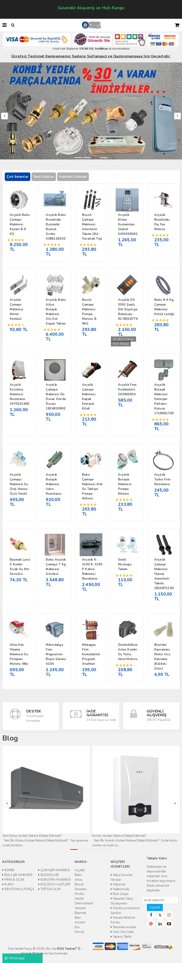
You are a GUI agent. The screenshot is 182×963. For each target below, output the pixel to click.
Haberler (119, 884)
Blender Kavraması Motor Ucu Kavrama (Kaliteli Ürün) (162, 657)
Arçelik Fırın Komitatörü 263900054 (127, 389)
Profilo (80, 894)
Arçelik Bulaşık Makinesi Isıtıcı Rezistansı (53, 484)
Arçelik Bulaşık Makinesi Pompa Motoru (124, 484)
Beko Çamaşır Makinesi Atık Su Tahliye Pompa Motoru (92, 487)
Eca (77, 927)
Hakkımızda (120, 889)
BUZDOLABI (49, 875)
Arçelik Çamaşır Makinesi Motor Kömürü (16, 309)
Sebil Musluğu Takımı (125, 564)
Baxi (78, 918)
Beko (78, 875)
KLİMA (9, 884)
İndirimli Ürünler (73, 176)
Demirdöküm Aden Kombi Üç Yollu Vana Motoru (127, 652)
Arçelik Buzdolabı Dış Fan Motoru (161, 222)
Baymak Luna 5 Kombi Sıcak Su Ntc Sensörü (20, 567)
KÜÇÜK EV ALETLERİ (55, 884)
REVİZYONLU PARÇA (19, 889)
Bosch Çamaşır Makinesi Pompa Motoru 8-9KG (89, 312)
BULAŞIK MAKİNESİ (18, 875)
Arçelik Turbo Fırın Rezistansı (162, 479)
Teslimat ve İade (124, 927)
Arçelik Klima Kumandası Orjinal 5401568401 (128, 224)
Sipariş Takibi (122, 937)
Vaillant (80, 908)
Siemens (81, 889)
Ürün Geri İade (122, 932)
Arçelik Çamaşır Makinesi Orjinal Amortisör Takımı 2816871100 (164, 574)
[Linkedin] (160, 924)
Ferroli (79, 932)
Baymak (80, 913)
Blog (10, 738)
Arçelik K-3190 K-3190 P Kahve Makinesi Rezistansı (92, 569)
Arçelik (80, 870)
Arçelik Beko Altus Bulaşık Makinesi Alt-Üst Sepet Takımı (56, 312)
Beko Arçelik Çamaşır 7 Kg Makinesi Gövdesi (56, 567)
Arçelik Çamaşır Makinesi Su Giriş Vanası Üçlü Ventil (19, 484)
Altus (78, 880)
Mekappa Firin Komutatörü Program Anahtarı (91, 654)
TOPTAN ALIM (50, 889)
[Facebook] (151, 915)
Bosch (79, 884)
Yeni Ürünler (43, 176)
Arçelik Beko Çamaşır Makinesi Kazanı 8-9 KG (20, 224)
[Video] (169, 924)
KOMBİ (9, 870)
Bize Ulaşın (120, 894)
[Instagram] (169, 915)
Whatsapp (16, 958)
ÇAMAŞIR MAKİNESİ (55, 870)
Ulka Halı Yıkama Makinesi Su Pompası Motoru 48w (19, 654)
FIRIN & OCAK (14, 880)
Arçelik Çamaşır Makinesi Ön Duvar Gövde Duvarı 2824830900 (56, 397)
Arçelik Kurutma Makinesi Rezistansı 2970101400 (19, 394)
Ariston (80, 922)
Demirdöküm (84, 903)
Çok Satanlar (17, 176)
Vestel (79, 899)
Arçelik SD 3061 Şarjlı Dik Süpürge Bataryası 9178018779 (128, 309)
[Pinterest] (151, 924)
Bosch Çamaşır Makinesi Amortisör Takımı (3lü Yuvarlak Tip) (92, 227)
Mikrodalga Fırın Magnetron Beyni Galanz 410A (56, 654)
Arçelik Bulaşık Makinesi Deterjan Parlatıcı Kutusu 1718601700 (164, 399)
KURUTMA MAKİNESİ (55, 880)
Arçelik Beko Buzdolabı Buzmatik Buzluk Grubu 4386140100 (56, 227)
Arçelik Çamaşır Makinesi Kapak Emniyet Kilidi (88, 397)
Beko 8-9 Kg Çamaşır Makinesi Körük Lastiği (164, 307)
